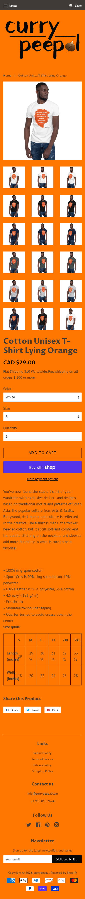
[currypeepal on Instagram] (56, 825)
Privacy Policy (42, 765)
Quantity (10, 428)
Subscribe (67, 859)
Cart (78, 6)
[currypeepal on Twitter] (28, 825)
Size (6, 408)
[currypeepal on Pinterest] (47, 825)
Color (7, 388)
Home (7, 76)
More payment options (42, 479)
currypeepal (41, 872)
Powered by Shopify (64, 872)
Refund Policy (42, 753)
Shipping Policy (42, 771)
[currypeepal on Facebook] (38, 825)
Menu (12, 6)
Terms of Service (42, 759)
